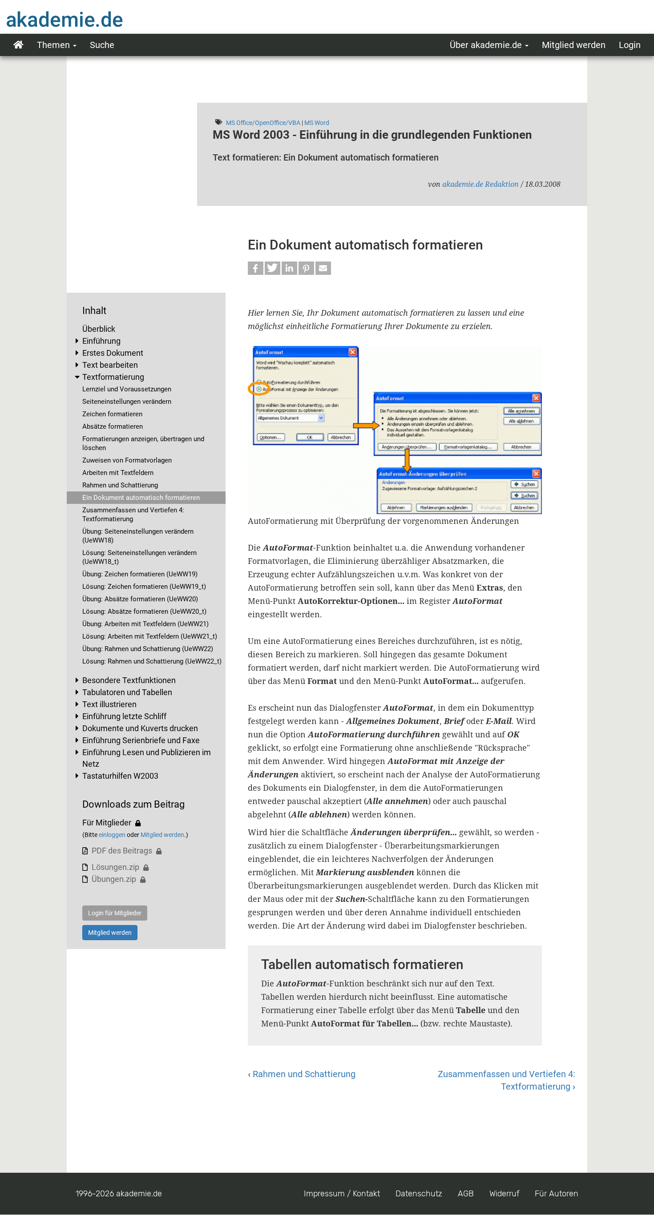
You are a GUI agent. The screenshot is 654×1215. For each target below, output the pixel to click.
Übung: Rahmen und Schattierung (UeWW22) (147, 649)
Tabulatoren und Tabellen (127, 692)
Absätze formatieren (112, 426)
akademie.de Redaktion (480, 184)
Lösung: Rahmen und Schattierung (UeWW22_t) (152, 661)
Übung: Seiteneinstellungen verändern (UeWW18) (138, 535)
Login (630, 45)
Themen (54, 45)
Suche (102, 45)
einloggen (112, 834)
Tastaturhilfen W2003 (120, 775)
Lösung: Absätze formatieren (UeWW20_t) (144, 612)
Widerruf (504, 1194)
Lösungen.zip (115, 867)
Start (18, 45)
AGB (466, 1194)
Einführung (101, 341)
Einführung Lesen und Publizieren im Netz (146, 758)
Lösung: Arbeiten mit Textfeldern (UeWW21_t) (149, 636)
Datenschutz (419, 1194)
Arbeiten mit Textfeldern (117, 473)
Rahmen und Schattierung (120, 485)
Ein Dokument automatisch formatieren (141, 498)
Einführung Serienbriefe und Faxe (141, 740)
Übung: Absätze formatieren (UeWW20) (140, 599)
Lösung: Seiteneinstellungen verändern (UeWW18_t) (139, 557)
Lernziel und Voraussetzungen (126, 389)
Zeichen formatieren (112, 414)
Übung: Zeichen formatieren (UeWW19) (140, 574)
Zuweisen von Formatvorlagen (127, 460)
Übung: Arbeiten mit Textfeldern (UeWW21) (145, 624)
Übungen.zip (114, 879)
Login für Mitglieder (114, 913)
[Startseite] (82, 19)
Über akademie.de (487, 45)
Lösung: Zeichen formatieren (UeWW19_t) (144, 587)
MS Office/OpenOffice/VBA (263, 122)
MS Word (316, 122)
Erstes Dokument (112, 353)
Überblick (98, 329)
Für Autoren (556, 1194)
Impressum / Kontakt (342, 1194)
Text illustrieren (109, 704)
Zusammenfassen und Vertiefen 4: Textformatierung (133, 514)
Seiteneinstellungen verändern (126, 402)
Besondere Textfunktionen (129, 680)
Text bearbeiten (110, 365)
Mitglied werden (574, 45)
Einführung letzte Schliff (124, 716)
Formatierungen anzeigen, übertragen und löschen (143, 443)
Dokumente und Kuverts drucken (140, 728)
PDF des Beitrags (122, 850)
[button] (255, 268)
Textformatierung (113, 377)
